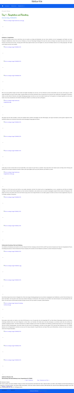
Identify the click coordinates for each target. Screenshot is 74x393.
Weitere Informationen (34, 392)
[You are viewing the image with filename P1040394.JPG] (14, 203)
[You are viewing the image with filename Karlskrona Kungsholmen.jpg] (14, 106)
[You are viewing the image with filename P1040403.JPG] (14, 142)
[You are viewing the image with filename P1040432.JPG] (14, 351)
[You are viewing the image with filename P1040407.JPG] (14, 156)
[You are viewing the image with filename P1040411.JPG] (14, 217)
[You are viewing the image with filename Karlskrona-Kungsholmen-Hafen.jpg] (14, 178)
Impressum (42, 392)
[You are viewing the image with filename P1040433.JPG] (14, 366)
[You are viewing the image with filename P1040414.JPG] (14, 257)
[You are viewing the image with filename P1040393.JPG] (14, 67)
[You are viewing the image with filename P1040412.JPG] (14, 231)
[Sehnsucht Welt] (2, 6)
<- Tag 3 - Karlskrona (29, 380)
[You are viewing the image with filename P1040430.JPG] (14, 337)
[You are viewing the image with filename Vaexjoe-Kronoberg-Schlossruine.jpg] (14, 309)
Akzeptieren (4, 390)
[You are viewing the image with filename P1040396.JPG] (14, 81)
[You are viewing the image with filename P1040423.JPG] (14, 286)
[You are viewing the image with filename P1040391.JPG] (14, 53)
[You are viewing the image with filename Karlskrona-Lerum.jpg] (14, 26)
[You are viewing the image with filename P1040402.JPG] (14, 128)
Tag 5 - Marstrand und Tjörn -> (43, 380)
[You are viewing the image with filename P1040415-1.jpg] (14, 271)
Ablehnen (13, 390)
